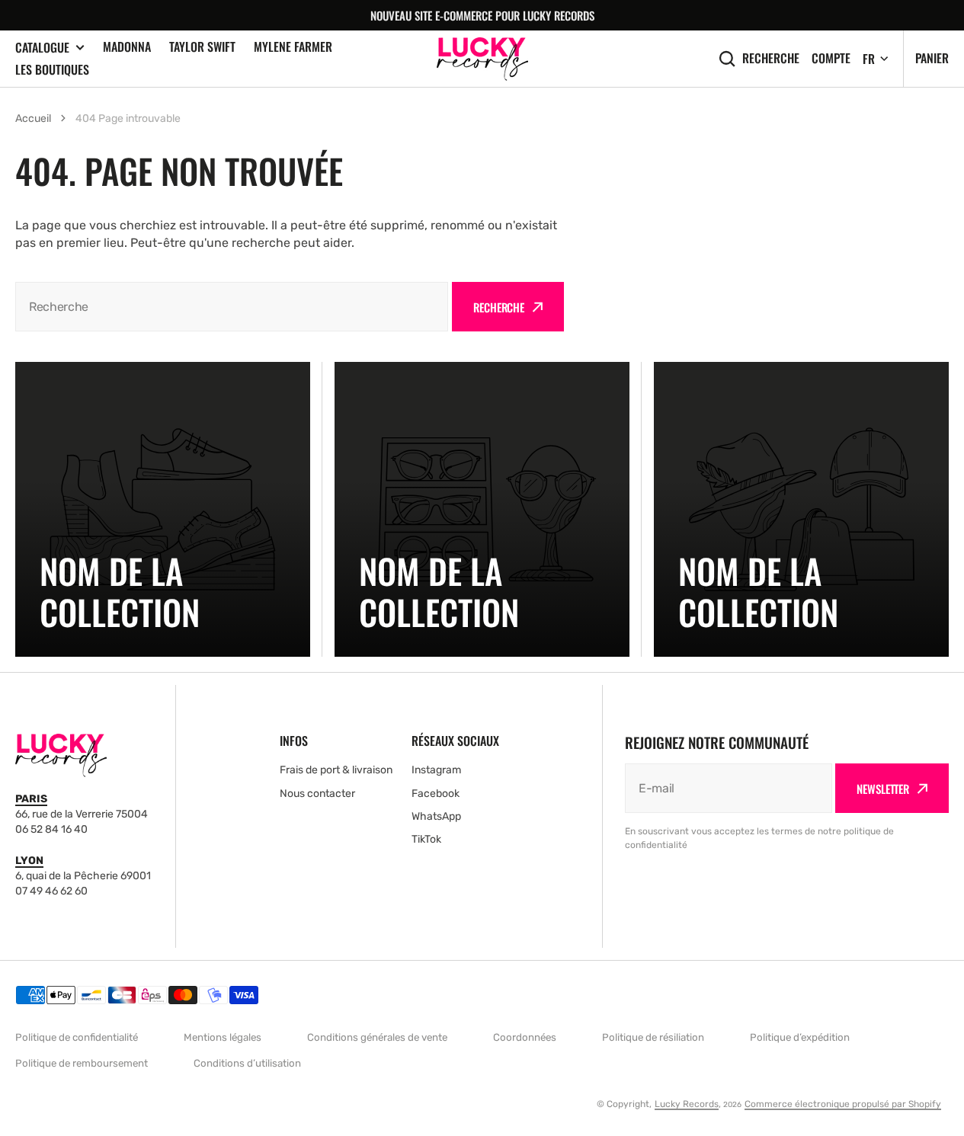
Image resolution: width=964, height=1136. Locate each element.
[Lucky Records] (482, 59)
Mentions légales (222, 1037)
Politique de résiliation (653, 1037)
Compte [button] (831, 58)
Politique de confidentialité (76, 1037)
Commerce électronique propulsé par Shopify (843, 1104)
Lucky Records (687, 1104)
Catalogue (42, 47)
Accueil (33, 118)
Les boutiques (52, 69)
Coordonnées (524, 1037)
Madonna (127, 46)
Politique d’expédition (800, 1037)
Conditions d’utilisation (247, 1063)
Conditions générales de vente (377, 1037)
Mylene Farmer (293, 46)
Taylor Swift (202, 46)
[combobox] (231, 306)
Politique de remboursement (81, 1063)
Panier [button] (932, 58)
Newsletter (883, 788)
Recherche (770, 58)
